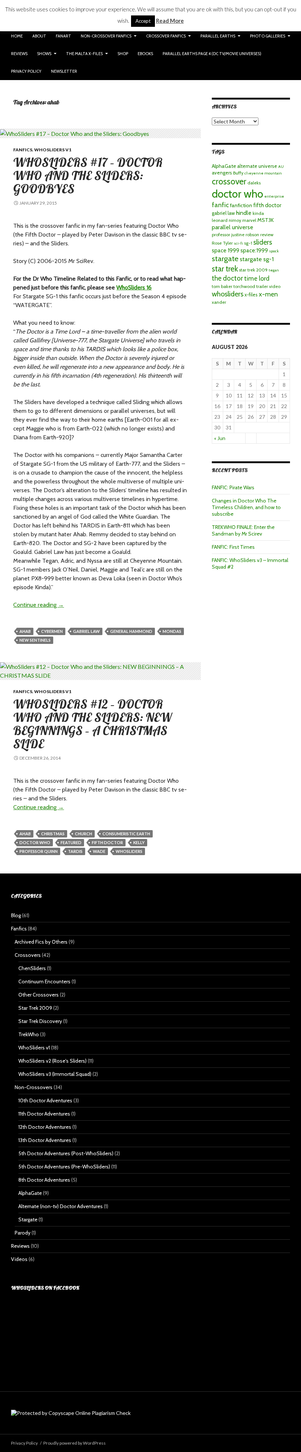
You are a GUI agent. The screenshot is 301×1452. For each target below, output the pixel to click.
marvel (249, 220)
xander (219, 302)
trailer (262, 286)
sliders (262, 242)
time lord (256, 278)
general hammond (131, 631)
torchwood (244, 286)
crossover (229, 181)
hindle (243, 212)
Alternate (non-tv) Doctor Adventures (60, 1206)
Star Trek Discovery (40, 1021)
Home (17, 36)
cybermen (52, 631)
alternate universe (257, 166)
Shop (122, 53)
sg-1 (248, 243)
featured (71, 842)
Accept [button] (142, 21)
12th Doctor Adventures (44, 1127)
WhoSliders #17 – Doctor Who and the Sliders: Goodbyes (88, 175)
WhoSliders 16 (134, 287)
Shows (44, 53)
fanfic (220, 205)
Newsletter (64, 71)
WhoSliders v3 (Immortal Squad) (54, 1074)
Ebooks (145, 53)
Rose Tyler (222, 243)
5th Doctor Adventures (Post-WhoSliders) (65, 1153)
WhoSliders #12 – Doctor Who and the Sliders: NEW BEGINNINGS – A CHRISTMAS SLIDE (92, 723)
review (266, 234)
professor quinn (38, 851)
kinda (258, 213)
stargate (225, 258)
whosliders (129, 851)
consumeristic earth (126, 833)
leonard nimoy (226, 220)
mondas (172, 631)
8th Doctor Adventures (44, 1180)
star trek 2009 (253, 270)
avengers (222, 173)
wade (99, 851)
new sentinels (35, 640)
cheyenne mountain (263, 173)
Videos (19, 1259)
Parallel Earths (217, 36)
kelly (139, 842)
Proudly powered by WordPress (74, 1443)
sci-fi (238, 243)
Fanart (63, 36)
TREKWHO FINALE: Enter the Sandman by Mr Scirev (243, 530)
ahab (25, 631)
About (39, 36)
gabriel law (86, 631)
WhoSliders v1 (52, 149)
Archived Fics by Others (41, 941)
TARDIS (75, 851)
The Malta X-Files (84, 53)
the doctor (227, 278)
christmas (53, 833)
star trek (225, 268)
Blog (16, 915)
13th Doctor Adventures (44, 1140)
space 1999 (225, 250)
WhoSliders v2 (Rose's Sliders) (52, 1061)
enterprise (274, 196)
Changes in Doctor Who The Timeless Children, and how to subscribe (246, 507)
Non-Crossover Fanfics (106, 36)
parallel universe (232, 227)
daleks (254, 182)
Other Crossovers (38, 994)
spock (274, 251)
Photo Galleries (267, 36)
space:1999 (254, 250)
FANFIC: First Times (233, 547)
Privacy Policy (26, 71)
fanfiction (241, 205)
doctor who (34, 842)
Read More (170, 20)
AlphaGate (224, 166)
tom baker (222, 286)
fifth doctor (107, 842)
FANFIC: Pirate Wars (233, 487)
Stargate (27, 1219)
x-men (268, 294)
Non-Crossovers (33, 1087)
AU (281, 166)
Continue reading (38, 604)
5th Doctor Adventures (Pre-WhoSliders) (64, 1166)
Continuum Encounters (44, 981)
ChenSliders (32, 968)
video (274, 286)
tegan (274, 270)
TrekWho (28, 1034)
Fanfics (22, 149)
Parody (22, 1232)
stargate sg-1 (257, 259)
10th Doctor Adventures (45, 1100)
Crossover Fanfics (166, 36)
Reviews (19, 53)
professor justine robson (235, 234)
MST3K (265, 220)
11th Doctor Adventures (44, 1113)
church (83, 833)
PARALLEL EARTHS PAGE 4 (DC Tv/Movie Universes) (212, 53)
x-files (251, 295)
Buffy (238, 173)
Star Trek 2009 (35, 1008)
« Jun (219, 438)
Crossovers (28, 955)
